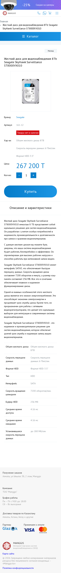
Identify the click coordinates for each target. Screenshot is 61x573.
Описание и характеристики (31, 208)
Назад (51, 51)
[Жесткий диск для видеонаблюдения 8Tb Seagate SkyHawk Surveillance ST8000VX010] (30, 91)
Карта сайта (8, 553)
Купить (30, 191)
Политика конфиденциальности (18, 568)
